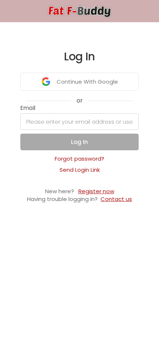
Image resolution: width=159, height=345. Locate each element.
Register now (96, 191)
